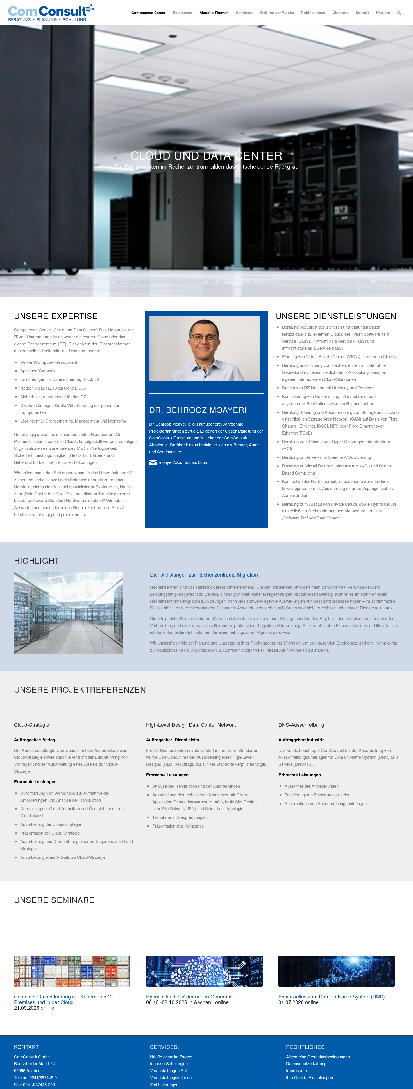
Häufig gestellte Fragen (171, 1056)
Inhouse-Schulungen (169, 1063)
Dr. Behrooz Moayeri (198, 409)
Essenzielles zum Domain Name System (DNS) (331, 996)
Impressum (296, 1070)
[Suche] (399, 12)
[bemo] (204, 349)
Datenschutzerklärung (306, 1063)
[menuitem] (148, 12)
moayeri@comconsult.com (183, 462)
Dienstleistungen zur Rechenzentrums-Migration (204, 574)
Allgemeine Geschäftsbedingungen (318, 1056)
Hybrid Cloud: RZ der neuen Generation (190, 996)
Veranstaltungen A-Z (168, 1070)
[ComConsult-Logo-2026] (51, 12)
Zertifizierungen (164, 1084)
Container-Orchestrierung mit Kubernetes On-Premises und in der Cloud (65, 999)
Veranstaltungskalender (171, 1077)
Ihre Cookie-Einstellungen (309, 1077)
